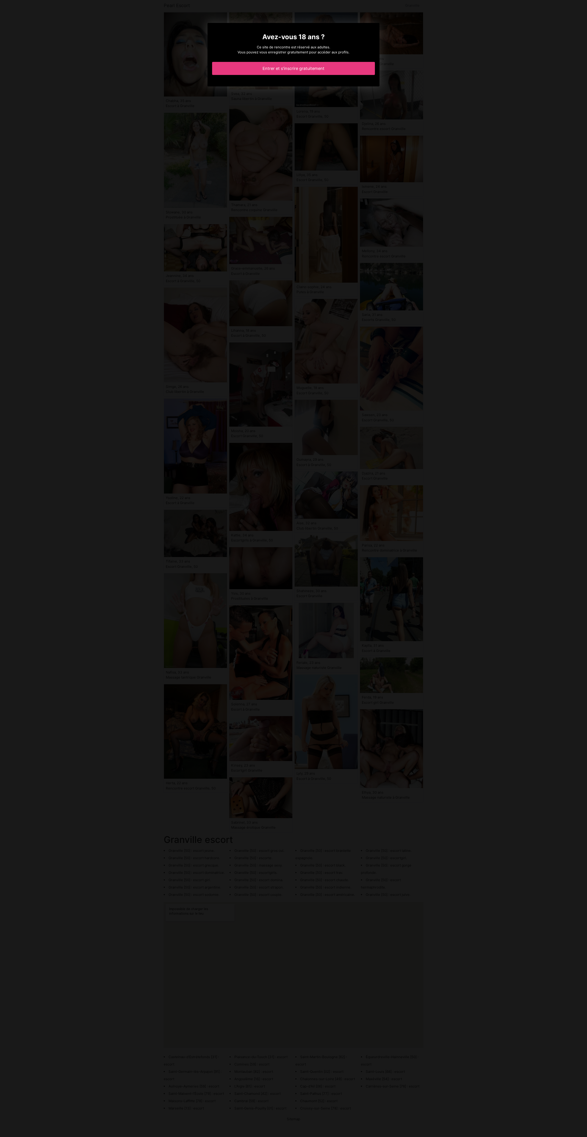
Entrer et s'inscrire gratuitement (293, 68)
